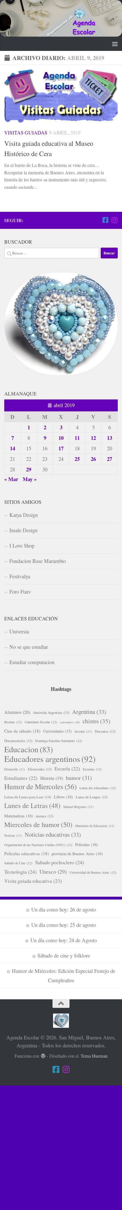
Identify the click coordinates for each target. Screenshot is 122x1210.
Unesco (53, 871)
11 (77, 438)
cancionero (70, 722)
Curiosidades (57, 731)
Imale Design (23, 530)
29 (28, 469)
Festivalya (19, 576)
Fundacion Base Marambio (37, 560)
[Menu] (115, 44)
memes (44, 816)
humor (79, 778)
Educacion (28, 749)
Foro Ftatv (20, 591)
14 (12, 448)
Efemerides (40, 769)
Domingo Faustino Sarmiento (58, 740)
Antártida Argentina (51, 712)
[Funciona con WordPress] (43, 1056)
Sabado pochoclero (59, 862)
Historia (51, 778)
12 (93, 438)
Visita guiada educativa (33, 881)
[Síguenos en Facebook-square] (105, 220)
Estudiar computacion (31, 662)
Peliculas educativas (26, 853)
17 (61, 448)
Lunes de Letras (32, 805)
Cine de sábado (22, 731)
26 (93, 459)
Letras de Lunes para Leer (27, 796)
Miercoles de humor (38, 824)
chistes (96, 721)
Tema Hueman (94, 1056)
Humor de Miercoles (40, 786)
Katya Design (23, 514)
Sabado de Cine (18, 863)
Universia (19, 631)
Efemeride (14, 769)
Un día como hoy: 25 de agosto (63, 924)
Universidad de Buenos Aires (93, 872)
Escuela (67, 768)
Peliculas (86, 844)
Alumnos (17, 712)
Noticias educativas (53, 834)
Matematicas (18, 816)
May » (30, 479)
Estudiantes (20, 778)
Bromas (13, 722)
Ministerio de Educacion (94, 826)
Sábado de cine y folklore (63, 955)
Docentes (105, 731)
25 (77, 459)
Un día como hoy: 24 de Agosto (63, 940)
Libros (63, 796)
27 (109, 459)
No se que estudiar (28, 646)
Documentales (18, 740)
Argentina (89, 712)
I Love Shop (21, 545)
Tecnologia (20, 871)
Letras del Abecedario (97, 788)
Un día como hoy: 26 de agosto (63, 909)
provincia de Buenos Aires (77, 853)
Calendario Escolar (41, 722)
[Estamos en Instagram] (114, 220)
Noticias (13, 835)
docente (83, 731)
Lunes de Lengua (92, 796)
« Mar (11, 479)
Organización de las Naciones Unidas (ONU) (38, 844)
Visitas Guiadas (25, 132)
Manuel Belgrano (78, 807)
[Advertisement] (61, 1146)
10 (61, 438)
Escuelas (92, 769)
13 (109, 438)
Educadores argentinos (50, 759)
